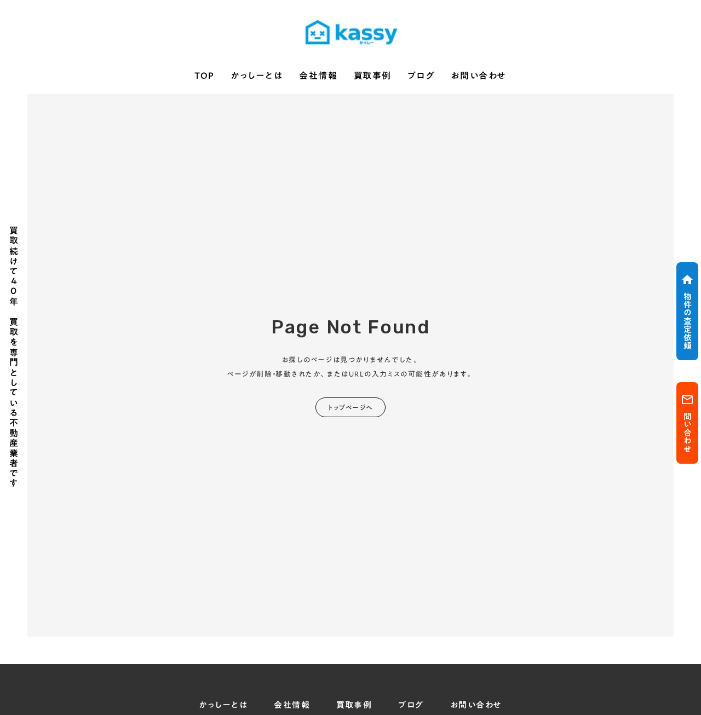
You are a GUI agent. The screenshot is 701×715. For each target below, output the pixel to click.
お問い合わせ (479, 76)
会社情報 (318, 76)
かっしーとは (257, 76)
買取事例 (373, 76)
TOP (204, 76)
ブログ (421, 76)
